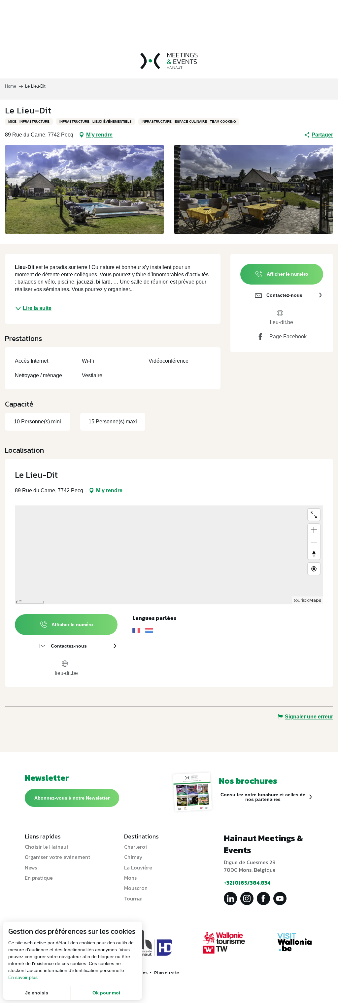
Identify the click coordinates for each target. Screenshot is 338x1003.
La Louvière (138, 867)
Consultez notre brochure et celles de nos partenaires (262, 797)
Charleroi (135, 847)
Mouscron (136, 888)
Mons (130, 878)
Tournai (133, 898)
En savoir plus (23, 977)
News (31, 867)
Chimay (133, 857)
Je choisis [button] (36, 992)
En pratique (39, 878)
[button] (84, 189)
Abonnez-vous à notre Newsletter (72, 798)
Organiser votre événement (57, 857)
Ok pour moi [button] (106, 992)
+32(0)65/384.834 (247, 883)
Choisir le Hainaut (46, 847)
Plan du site (166, 972)
